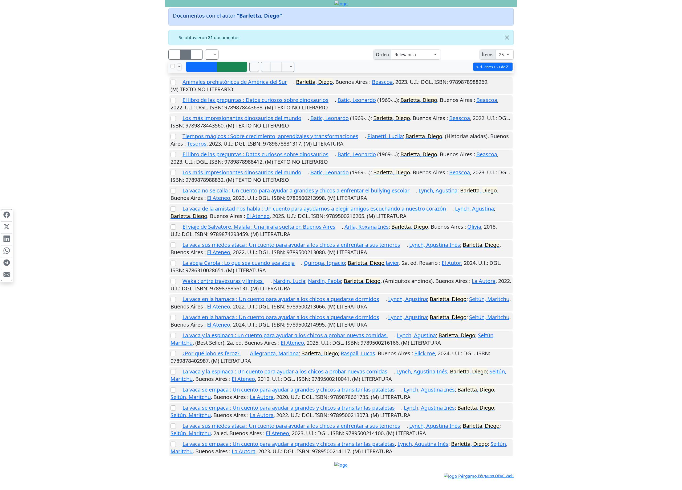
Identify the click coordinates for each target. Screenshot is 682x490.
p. (493, 66)
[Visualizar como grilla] (197, 55)
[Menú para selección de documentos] (179, 66)
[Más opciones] (288, 67)
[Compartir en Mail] (6, 275)
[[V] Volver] (201, 67)
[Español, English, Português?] (212, 55)
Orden (382, 54)
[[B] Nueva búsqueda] (232, 67)
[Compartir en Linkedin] (6, 239)
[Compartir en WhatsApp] (6, 251)
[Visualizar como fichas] (174, 55)
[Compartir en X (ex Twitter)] (6, 227)
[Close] (507, 37)
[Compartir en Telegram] (6, 263)
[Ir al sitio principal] (341, 3)
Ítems (487, 54)
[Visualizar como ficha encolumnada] (186, 55)
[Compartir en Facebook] (6, 215)
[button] (266, 67)
